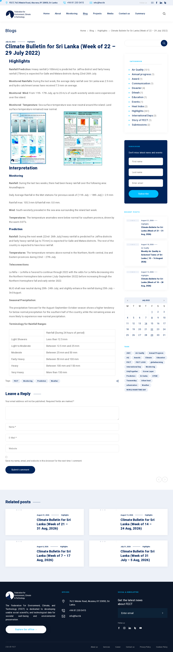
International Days (142, 115)
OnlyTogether (132, 371)
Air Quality (138, 70)
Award (135, 79)
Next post (165, 479)
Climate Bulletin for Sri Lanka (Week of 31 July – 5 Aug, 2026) (137, 555)
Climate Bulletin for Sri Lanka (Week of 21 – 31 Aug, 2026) (152, 231)
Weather (54, 381)
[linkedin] (161, 3)
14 (146, 323)
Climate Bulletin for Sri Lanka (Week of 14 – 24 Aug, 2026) (152, 282)
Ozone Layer (148, 371)
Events (136, 102)
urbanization (132, 385)
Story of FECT (140, 120)
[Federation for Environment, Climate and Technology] (18, 14)
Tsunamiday (132, 380)
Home (83, 30)
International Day (134, 367)
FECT (16, 381)
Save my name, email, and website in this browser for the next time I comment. (43, 461)
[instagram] (124, 628)
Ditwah (136, 93)
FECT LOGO (141, 362)
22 (152, 329)
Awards (137, 357)
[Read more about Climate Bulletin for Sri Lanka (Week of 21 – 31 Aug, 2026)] (18, 522)
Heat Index (138, 106)
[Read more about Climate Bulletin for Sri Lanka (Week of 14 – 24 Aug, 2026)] (102, 522)
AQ (128, 357)
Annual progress (141, 74)
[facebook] (156, 3)
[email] (152, 3)
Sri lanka (144, 376)
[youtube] (140, 628)
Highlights (102, 30)
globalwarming (157, 362)
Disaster (137, 88)
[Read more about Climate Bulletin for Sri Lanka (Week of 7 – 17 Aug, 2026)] (18, 553)
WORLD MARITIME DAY (136, 390)
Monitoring (27, 381)
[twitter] (165, 3)
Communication (141, 83)
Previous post (159, 479)
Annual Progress (156, 353)
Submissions (139, 125)
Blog (91, 30)
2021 (129, 353)
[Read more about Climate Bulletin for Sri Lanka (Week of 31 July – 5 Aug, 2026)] (102, 553)
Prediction (41, 381)
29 (152, 335)
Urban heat (146, 380)
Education (138, 97)
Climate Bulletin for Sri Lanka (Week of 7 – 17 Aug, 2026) (54, 555)
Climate (148, 357)
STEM (154, 376)
